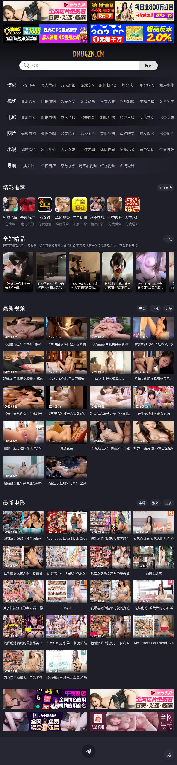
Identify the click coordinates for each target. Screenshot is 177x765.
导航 (11, 166)
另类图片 (166, 133)
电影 (11, 117)
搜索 (148, 65)
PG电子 (28, 85)
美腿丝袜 (107, 133)
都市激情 (28, 149)
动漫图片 (87, 133)
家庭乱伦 (48, 149)
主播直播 (147, 101)
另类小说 (127, 149)
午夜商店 (48, 165)
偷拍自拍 (48, 117)
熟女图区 (147, 133)
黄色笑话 (147, 149)
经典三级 (127, 117)
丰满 (142, 503)
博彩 (11, 85)
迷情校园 (107, 149)
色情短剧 (127, 165)
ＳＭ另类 (166, 101)
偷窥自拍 (28, 133)
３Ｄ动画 (87, 101)
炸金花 (127, 85)
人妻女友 (68, 149)
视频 (11, 101)
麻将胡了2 (107, 85)
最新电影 (14, 502)
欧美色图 (68, 133)
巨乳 (155, 308)
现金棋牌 (147, 85)
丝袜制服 (127, 101)
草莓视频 (68, 165)
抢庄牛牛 (166, 85)
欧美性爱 (87, 117)
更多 (168, 308)
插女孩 (28, 165)
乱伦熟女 (147, 117)
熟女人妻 (107, 101)
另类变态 (166, 117)
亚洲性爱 (28, 117)
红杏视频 (107, 165)
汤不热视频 (88, 165)
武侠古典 (87, 149)
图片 (11, 133)
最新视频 (14, 308)
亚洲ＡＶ (28, 101)
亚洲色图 (48, 133)
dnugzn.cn (88, 53)
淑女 (155, 503)
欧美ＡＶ (68, 101)
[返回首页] (168, 754)
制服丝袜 (107, 117)
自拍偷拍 (48, 101)
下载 (168, 239)
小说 (11, 149)
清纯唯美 (127, 133)
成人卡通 (68, 117)
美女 (142, 308)
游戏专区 (87, 85)
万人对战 (68, 85)
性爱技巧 (166, 149)
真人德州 (48, 85)
